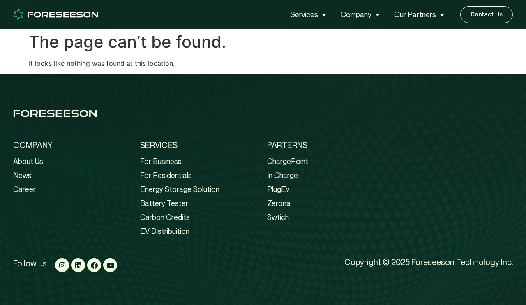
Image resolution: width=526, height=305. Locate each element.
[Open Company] (377, 14)
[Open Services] (324, 14)
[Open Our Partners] (441, 14)
